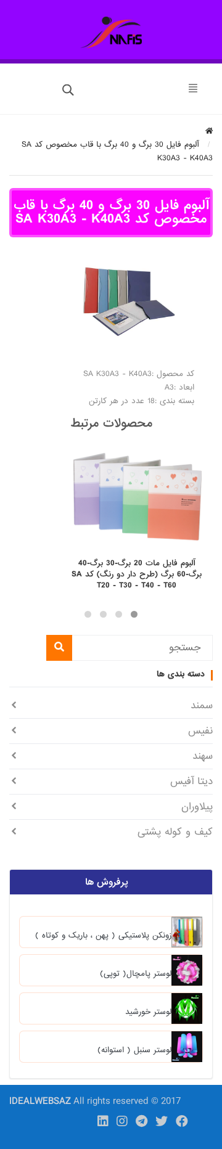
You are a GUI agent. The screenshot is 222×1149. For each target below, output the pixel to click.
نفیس (200, 730)
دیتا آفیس (191, 781)
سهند (202, 756)
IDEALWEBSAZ (40, 1101)
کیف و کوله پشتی (175, 832)
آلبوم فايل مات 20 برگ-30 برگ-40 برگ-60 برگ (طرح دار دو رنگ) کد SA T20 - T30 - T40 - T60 (137, 574)
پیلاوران (197, 806)
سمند (202, 705)
